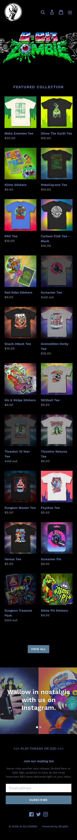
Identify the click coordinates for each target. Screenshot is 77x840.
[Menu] (70, 12)
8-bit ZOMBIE (28, 826)
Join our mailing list (39, 761)
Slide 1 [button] (37, 727)
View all (38, 649)
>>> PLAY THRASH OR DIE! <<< (38, 749)
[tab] (37, 727)
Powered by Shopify (55, 826)
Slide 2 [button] (40, 727)
